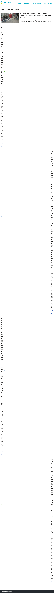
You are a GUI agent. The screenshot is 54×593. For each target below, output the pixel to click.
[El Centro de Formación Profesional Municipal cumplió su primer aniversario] (10, 18)
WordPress (10, 591)
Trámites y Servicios (36, 3)
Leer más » (2, 145)
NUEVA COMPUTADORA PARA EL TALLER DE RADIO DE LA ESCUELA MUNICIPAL (52, 490)
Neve (2, 591)
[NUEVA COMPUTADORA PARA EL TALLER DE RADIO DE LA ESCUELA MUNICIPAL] (25, 520)
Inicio (19, 3)
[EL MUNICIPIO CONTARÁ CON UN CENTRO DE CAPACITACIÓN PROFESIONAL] (28, 87)
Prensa (44, 3)
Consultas (50, 3)
